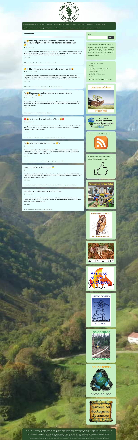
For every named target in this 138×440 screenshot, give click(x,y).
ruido (53, 62)
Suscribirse (49, 24)
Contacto (42, 24)
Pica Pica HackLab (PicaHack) (101, 438)
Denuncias (39, 137)
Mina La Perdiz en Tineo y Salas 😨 (39, 167)
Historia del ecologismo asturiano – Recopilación (88, 28)
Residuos (50, 62)
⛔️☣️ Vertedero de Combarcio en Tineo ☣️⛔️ (44, 119)
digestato (58, 86)
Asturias (38, 62)
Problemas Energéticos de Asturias (44, 28)
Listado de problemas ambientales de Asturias (65, 24)
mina (75, 185)
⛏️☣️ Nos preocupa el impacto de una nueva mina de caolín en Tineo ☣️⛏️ (48, 94)
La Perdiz (72, 185)
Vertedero (54, 137)
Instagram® (104, 159)
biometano (53, 86)
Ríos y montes (49, 161)
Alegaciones (33, 62)
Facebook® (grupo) (96, 159)
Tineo (56, 62)
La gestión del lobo (100, 24)
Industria (38, 86)
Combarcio (61, 137)
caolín (50, 113)
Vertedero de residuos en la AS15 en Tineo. (43, 191)
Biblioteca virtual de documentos (86, 24)
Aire (29, 62)
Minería (38, 113)
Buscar (89, 34)
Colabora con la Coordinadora (30, 24)
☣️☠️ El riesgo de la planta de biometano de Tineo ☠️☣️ (49, 69)
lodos (62, 86)
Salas (41, 113)
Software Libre (40, 438)
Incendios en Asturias (28, 28)
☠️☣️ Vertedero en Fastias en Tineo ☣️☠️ (42, 143)
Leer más (29, 58)
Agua (26, 62)
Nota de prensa (45, 137)
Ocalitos (56, 28)
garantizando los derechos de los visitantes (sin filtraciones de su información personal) (66, 438)
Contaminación (43, 62)
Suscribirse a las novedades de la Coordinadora (99, 133)
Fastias (64, 161)
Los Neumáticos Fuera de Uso (68, 28)
